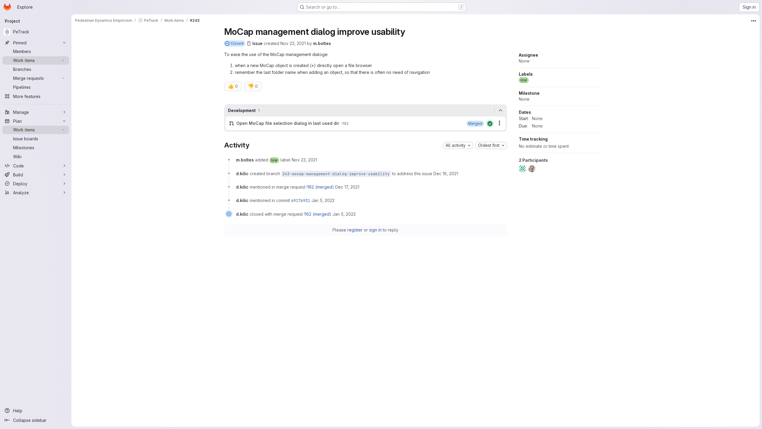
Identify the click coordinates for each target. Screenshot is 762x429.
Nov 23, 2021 (293, 43)
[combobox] (458, 145)
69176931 (300, 200)
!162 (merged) (320, 186)
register (355, 229)
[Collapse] (500, 110)
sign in (375, 229)
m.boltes (322, 43)
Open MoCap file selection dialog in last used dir (287, 123)
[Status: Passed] (490, 123)
